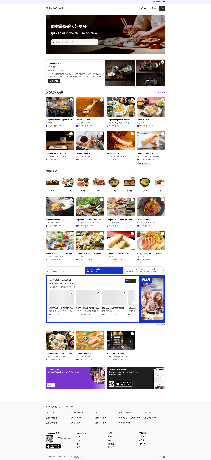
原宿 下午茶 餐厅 (100, 423)
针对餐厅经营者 (155, 2)
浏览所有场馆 (130, 281)
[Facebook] (164, 457)
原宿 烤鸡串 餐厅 (100, 418)
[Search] (53, 42)
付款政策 (142, 444)
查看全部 (161, 92)
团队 (109, 440)
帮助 (164, 2)
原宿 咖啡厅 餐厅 (124, 423)
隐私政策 (142, 440)
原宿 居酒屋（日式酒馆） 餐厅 (129, 418)
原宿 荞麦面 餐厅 (51, 418)
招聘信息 (111, 444)
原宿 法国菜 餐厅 (51, 423)
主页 (78, 437)
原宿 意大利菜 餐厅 (150, 418)
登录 (162, 8)
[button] (84, 123)
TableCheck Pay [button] (145, 163)
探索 (78, 440)
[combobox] (74, 42)
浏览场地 (51, 385)
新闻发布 (111, 447)
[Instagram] (157, 457)
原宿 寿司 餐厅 (51, 413)
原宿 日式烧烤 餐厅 (125, 413)
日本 (146, 8)
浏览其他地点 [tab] (70, 406)
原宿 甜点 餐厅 (75, 423)
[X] (160, 457)
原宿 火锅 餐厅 (100, 413)
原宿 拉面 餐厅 (148, 413)
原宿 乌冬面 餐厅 (76, 418)
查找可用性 (54, 81)
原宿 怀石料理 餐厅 (76, 413)
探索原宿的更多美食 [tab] (54, 407)
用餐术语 (142, 437)
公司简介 (111, 437)
